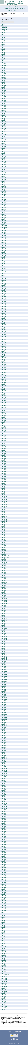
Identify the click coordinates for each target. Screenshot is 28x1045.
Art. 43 (3, 193)
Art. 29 (3, 143)
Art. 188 (3, 836)
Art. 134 (3, 585)
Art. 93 (3, 430)
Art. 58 (3, 288)
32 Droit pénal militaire (15, 4)
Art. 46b (3, 209)
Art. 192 (3, 849)
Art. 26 (3, 130)
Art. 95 (3, 437)
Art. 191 (3, 846)
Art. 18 (3, 100)
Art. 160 (3, 721)
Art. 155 (3, 694)
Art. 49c (3, 232)
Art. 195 (3, 859)
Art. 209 (3, 905)
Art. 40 (3, 179)
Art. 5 (3, 44)
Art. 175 (3, 787)
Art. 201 (3, 879)
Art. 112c (4, 503)
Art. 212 (3, 919)
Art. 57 (3, 285)
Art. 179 (3, 800)
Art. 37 (3, 169)
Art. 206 (3, 896)
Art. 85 (3, 400)
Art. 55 (3, 278)
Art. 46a (3, 206)
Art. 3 (3, 37)
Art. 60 (3, 301)
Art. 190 (3, 843)
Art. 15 (3, 84)
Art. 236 (3, 1003)
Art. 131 (3, 572)
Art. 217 (3, 935)
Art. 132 (3, 575)
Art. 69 (3, 348)
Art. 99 (3, 450)
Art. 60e (3, 318)
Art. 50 (3, 235)
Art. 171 (3, 764)
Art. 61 (3, 321)
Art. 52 (3, 268)
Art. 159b (4, 717)
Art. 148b (4, 658)
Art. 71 (3, 354)
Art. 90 (3, 420)
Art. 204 (3, 889)
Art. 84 (3, 397)
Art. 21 (3, 113)
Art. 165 (3, 740)
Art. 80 (3, 384)
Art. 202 (3, 882)
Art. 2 (3, 34)
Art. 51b (3, 265)
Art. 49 (3, 219)
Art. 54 (3, 275)
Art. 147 (3, 648)
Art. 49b (3, 229)
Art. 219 (3, 942)
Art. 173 (3, 780)
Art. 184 (3, 823)
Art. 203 (3, 886)
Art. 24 (3, 123)
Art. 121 (3, 542)
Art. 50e (3, 252)
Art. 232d (4, 986)
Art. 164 (3, 737)
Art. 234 (3, 996)
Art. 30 (3, 146)
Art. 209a (4, 909)
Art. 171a (4, 767)
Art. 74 (3, 364)
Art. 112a (4, 496)
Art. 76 (3, 371)
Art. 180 (3, 810)
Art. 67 (3, 341)
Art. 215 (3, 929)
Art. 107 (3, 476)
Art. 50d (3, 249)
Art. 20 (3, 110)
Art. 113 (3, 509)
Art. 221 (3, 948)
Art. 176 (3, 790)
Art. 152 (3, 684)
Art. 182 (3, 816)
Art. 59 (3, 292)
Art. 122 (3, 546)
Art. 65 (3, 334)
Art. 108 (3, 480)
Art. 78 (3, 377)
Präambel (4, 29)
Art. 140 (3, 612)
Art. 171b (4, 770)
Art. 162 (3, 731)
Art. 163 (3, 734)
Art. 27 (3, 133)
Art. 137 (3, 595)
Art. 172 (3, 777)
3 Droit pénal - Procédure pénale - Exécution (14, 2)
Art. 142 (3, 622)
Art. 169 (3, 754)
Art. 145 (3, 641)
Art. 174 (3, 783)
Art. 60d (3, 315)
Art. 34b (3, 160)
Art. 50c (3, 245)
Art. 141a (4, 618)
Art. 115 (3, 523)
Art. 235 (3, 1000)
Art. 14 (3, 80)
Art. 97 (3, 443)
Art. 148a (4, 655)
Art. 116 (3, 526)
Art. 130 (3, 569)
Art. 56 (3, 282)
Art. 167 (3, 747)
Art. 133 (3, 579)
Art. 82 (3, 391)
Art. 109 (3, 483)
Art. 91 (3, 424)
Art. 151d (4, 681)
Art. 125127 (5, 556)
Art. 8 (3, 54)
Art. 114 (3, 513)
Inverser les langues (8, 21)
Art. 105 (3, 470)
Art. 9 (3, 57)
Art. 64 (3, 331)
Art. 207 (3, 899)
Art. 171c (4, 773)
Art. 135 (3, 589)
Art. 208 (3, 902)
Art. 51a (3, 262)
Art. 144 (3, 631)
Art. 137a (4, 598)
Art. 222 (3, 955)
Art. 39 (3, 176)
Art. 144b (4, 638)
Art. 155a (4, 698)
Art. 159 (3, 711)
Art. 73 (3, 361)
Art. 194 (3, 856)
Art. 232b (4, 980)
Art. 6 (3, 47)
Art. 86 (3, 404)
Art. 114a (4, 516)
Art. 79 (3, 381)
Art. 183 (3, 820)
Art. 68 (3, 344)
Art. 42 (3, 186)
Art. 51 (3, 259)
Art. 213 (3, 922)
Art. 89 (3, 417)
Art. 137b (4, 602)
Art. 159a (4, 714)
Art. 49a (3, 222)
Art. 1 (3, 31)
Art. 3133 (4, 150)
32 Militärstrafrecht (12, 10)
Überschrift (4, 26)
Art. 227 (3, 971)
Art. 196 (3, 863)
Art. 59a (3, 295)
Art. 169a (4, 757)
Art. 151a (4, 671)
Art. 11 (3, 67)
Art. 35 (3, 163)
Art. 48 (3, 216)
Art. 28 (3, 140)
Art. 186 (3, 830)
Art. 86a (3, 407)
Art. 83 (3, 394)
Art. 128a (4, 562)
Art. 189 (3, 839)
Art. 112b (4, 499)
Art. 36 (3, 166)
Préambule (4, 27)
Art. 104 (3, 466)
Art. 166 (3, 744)
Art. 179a (4, 803)
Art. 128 (3, 559)
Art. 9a (3, 60)
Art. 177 (3, 793)
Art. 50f (3, 255)
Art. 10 (3, 64)
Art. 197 (3, 866)
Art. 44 (3, 196)
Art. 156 (3, 701)
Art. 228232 (5, 975)
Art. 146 (3, 645)
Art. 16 (3, 87)
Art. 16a (3, 90)
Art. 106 (3, 473)
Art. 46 (3, 202)
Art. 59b (3, 298)
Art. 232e (4, 990)
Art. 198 (3, 869)
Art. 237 (3, 1009)
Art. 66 (3, 338)
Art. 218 (3, 938)
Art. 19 (3, 107)
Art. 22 (3, 117)
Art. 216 (3, 932)
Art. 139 (3, 608)
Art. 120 (3, 539)
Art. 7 (3, 51)
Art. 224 (3, 962)
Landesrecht (10, 7)
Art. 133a (4, 582)
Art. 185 (3, 826)
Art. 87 (3, 410)
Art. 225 (3, 965)
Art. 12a (3, 74)
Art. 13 (3, 77)
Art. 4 (3, 41)
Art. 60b (3, 308)
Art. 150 (3, 665)
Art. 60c (3, 311)
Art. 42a (3, 189)
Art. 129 (3, 565)
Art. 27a (3, 136)
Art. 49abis (4, 226)
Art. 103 (3, 463)
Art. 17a (3, 97)
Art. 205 (3, 892)
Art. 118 (3, 532)
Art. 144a (4, 635)
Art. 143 (3, 625)
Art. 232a (4, 976)
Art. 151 (3, 668)
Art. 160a (4, 724)
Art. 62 (3, 325)
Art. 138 (3, 605)
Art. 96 (3, 440)
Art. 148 (3, 651)
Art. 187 (3, 833)
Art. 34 (3, 153)
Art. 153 (3, 688)
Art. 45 (3, 199)
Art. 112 (3, 493)
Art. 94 (3, 433)
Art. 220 (3, 945)
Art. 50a (3, 239)
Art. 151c (4, 678)
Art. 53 (3, 272)
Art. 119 (3, 536)
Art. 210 (3, 912)
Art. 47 (3, 212)
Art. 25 (3, 127)
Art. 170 (3, 760)
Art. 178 (3, 797)
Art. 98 (3, 447)
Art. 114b (4, 519)
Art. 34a (3, 156)
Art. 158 (3, 707)
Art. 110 (3, 486)
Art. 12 (3, 70)
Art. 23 (3, 120)
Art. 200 (3, 876)
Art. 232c (4, 983)
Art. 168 (3, 750)
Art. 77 (3, 374)
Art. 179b (4, 806)
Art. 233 (3, 993)
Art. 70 (3, 351)
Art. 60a (3, 305)
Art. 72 (3, 358)
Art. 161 (3, 727)
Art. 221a (4, 952)
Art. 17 (3, 93)
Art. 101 (3, 457)
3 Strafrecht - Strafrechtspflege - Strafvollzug (15, 7)
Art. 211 (3, 915)
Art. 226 (3, 968)
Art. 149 (3, 661)
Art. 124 (3, 552)
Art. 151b (4, 674)
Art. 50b (3, 242)
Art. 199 (3, 872)
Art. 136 (3, 592)
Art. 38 (3, 173)
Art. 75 (3, 367)
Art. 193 (3, 853)
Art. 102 (3, 460)
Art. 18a (3, 103)
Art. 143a (4, 628)
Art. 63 (3, 328)
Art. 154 (3, 691)
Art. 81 (3, 387)
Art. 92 (3, 427)
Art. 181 (3, 813)
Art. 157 (3, 704)
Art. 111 (3, 490)
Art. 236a (4, 1006)
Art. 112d (4, 506)
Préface (3, 24)
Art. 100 (3, 453)
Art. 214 (3, 925)
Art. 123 (3, 549)
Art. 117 (3, 529)
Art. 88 (3, 414)
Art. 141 (3, 615)
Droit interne (10, 1)
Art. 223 (3, 958)
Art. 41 (3, 183)
